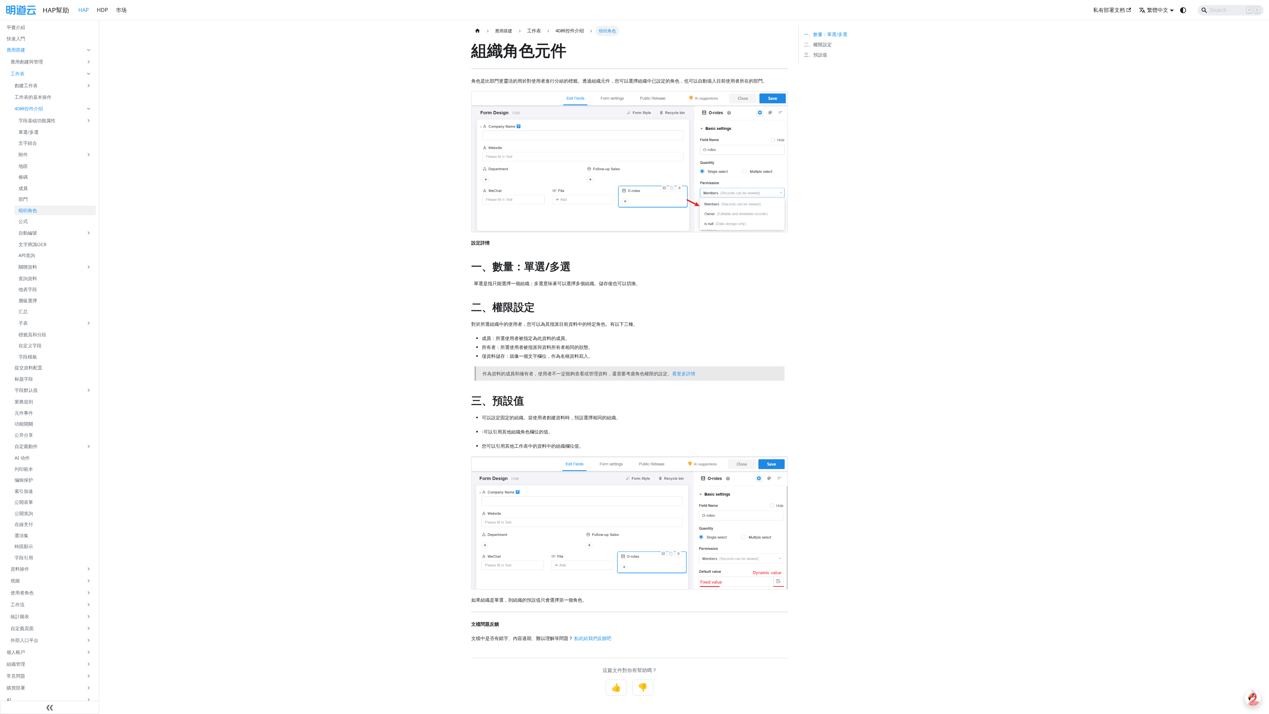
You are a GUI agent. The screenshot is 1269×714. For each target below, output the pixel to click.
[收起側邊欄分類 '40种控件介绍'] (88, 108)
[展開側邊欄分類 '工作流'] (88, 604)
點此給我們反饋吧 (592, 638)
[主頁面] (477, 31)
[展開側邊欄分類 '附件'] (88, 154)
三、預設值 (815, 55)
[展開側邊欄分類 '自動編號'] (88, 233)
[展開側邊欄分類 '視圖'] (88, 581)
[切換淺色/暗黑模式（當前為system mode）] (1183, 10)
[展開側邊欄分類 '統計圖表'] (88, 616)
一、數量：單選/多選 (825, 34)
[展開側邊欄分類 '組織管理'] (88, 664)
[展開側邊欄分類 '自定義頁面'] (88, 628)
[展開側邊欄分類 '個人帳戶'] (88, 652)
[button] (49, 50)
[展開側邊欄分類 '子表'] (88, 323)
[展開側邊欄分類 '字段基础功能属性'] (88, 120)
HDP (102, 10)
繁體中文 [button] (1157, 10)
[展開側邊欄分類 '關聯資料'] (88, 267)
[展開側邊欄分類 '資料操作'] (88, 569)
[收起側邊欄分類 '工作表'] (88, 73)
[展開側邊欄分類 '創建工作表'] (88, 85)
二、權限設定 (818, 44)
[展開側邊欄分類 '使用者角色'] (88, 592)
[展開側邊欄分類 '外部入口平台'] (88, 640)
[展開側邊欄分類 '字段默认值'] (88, 390)
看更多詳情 (683, 373)
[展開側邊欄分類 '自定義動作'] (88, 446)
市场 (121, 10)
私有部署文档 (1109, 10)
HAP (83, 10)
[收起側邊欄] (49, 707)
